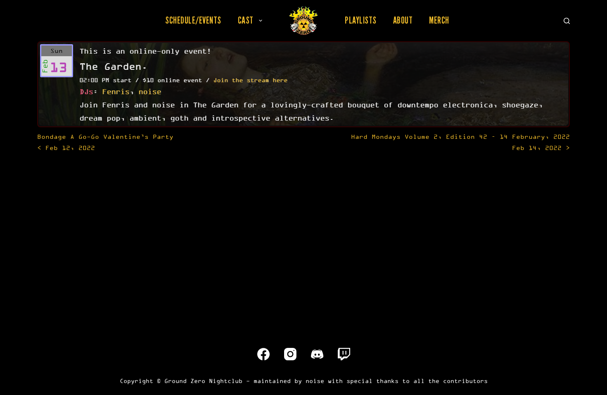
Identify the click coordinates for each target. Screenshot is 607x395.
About (403, 20)
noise (149, 91)
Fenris (115, 91)
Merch (439, 20)
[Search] (567, 21)
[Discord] (317, 354)
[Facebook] (263, 354)
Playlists (361, 20)
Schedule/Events (193, 20)
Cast (246, 20)
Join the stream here (250, 79)
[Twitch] (344, 354)
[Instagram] (290, 354)
